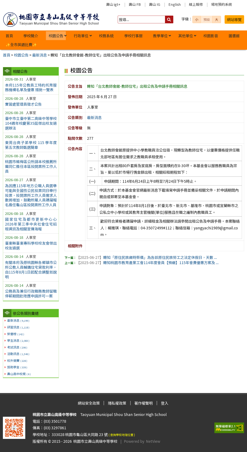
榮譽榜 (15, 334)
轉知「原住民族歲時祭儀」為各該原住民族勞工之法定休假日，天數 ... (146, 257)
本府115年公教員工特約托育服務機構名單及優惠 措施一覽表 (31, 87)
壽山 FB (135, 4)
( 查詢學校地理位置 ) (121, 435)
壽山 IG (154, 4)
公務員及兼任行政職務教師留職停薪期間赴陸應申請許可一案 (31, 293)
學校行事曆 (133, 35)
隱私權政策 (117, 403)
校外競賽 (17, 360)
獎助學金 (17, 367)
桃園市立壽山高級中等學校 (94, 441)
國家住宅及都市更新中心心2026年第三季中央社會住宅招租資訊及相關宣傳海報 (31, 223)
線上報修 (196, 4)
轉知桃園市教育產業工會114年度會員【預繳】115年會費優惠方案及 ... (147, 262)
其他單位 (185, 35)
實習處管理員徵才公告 (23, 104)
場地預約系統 (221, 4)
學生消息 (18, 340)
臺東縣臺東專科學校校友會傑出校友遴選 (31, 245)
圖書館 (234, 35)
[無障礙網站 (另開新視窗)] (229, 428)
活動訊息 (18, 353)
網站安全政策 (89, 403)
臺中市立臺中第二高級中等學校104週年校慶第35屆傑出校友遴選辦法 (31, 123)
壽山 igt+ (113, 4)
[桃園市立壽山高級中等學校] (51, 19)
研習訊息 (18, 327)
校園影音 (210, 35)
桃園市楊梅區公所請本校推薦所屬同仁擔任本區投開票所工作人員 (31, 166)
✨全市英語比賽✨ (21, 44)
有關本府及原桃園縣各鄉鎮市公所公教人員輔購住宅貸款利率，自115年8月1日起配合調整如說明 (31, 269)
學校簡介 (30, 35)
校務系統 (106, 35)
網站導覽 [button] (234, 19)
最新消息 (18, 320)
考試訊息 (17, 347)
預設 (206, 19)
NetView (153, 441)
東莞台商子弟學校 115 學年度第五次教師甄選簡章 (31, 145)
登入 (164, 403)
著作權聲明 (143, 403)
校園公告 (56, 35)
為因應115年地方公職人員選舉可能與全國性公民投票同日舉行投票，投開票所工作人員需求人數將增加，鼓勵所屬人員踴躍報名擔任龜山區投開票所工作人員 (31, 195)
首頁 (9, 35)
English (174, 4)
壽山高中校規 (19, 373)
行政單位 (81, 35)
